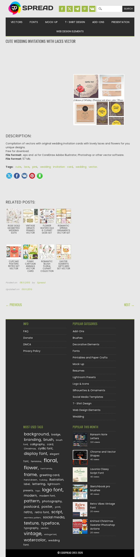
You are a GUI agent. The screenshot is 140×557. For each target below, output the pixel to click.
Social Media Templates (88, 397)
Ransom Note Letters (98, 436)
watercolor (35, 540)
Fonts (34, 22)
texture (31, 523)
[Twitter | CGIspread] (70, 9)
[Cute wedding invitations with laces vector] (99, 128)
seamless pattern (32, 517)
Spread (41, 282)
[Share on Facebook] (17, 176)
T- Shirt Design (75, 22)
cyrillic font (45, 448)
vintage (32, 533)
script (56, 512)
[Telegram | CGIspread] (77, 9)
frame (30, 474)
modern (30, 495)
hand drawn (30, 479)
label (27, 484)
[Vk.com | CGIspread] (92, 9)
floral (50, 460)
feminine (36, 461)
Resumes (78, 370)
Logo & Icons (81, 384)
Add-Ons (98, 22)
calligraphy (37, 444)
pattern (32, 501)
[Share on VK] (24, 176)
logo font (52, 490)
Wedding (78, 416)
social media (53, 517)
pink (34, 167)
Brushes (78, 338)
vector (44, 528)
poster (47, 506)
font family (46, 468)
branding (32, 439)
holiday (43, 479)
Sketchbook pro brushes (100, 488)
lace (27, 167)
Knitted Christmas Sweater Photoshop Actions (102, 525)
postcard (31, 506)
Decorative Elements (86, 344)
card (50, 444)
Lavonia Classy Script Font (99, 471)
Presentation (120, 22)
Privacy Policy (31, 351)
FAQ (25, 331)
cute (18, 167)
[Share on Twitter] (9, 176)
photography (52, 501)
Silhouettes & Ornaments (89, 390)
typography (31, 528)
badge (55, 434)
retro (28, 512)
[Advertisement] (70, 58)
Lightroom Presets (84, 377)
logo (37, 490)
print (57, 507)
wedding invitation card (56, 167)
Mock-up (51, 22)
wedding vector (86, 167)
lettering (38, 484)
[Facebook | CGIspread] (62, 9)
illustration (56, 480)
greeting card (49, 475)
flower (31, 468)
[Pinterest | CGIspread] (85, 9)
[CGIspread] (31, 15)
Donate (28, 338)
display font (35, 453)
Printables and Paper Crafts (90, 357)
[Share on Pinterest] (32, 176)
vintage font (50, 534)
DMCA (27, 344)
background (36, 434)
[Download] (40, 176)
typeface (50, 523)
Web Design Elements (70, 31)
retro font (42, 512)
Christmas (30, 448)
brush (48, 439)
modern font (47, 496)
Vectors (16, 22)
